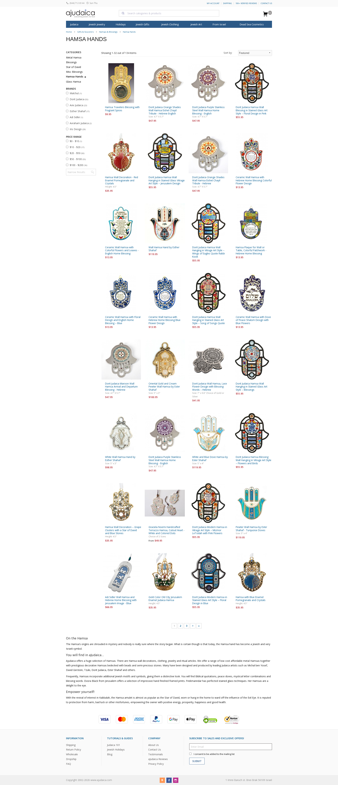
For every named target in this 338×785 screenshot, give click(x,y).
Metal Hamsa (73, 57)
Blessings (71, 62)
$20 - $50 (77, 153)
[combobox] (169, 13)
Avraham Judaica (81, 123)
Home (69, 31)
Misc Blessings (74, 71)
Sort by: (228, 52)
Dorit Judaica (79, 99)
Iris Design (78, 129)
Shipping (227, 3)
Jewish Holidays (116, 749)
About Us (153, 745)
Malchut (76, 93)
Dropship (71, 759)
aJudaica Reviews (158, 759)
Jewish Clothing (170, 24)
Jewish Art (196, 24)
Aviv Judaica (78, 105)
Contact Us (266, 3)
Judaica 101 (113, 745)
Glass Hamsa (73, 81)
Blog (109, 754)
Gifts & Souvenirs (85, 31)
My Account (213, 3)
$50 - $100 (78, 159)
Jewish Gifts (142, 24)
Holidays (121, 24)
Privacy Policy (156, 763)
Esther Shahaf (79, 111)
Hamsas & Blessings (108, 31)
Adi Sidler (76, 117)
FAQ (68, 763)
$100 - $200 (78, 165)
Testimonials (155, 754)
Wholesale (72, 754)
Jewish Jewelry (97, 24)
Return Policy (73, 749)
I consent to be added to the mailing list (214, 754)
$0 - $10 (76, 141)
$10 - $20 (77, 147)
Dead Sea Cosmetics (252, 24)
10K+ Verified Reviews (246, 3)
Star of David (73, 67)
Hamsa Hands (129, 31)
